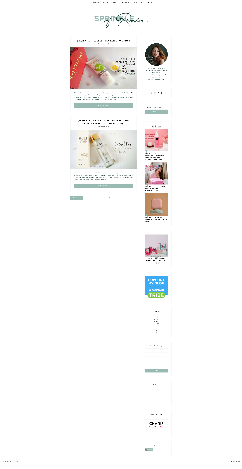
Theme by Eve (235, 461)
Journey (115, 2)
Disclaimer (126, 2)
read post (103, 105)
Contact (105, 2)
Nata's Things (138, 2)
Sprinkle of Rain (12, 461)
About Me (96, 2)
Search (156, 112)
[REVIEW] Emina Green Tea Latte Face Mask (103, 41)
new (77, 198)
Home (86, 2)
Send (156, 370)
